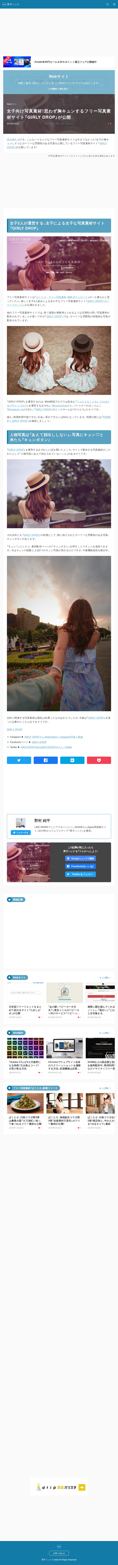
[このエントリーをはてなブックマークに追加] (72, 760)
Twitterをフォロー (82, 874)
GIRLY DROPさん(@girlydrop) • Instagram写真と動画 (53, 737)
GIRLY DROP (54, 316)
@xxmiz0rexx (60, 405)
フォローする (22, 832)
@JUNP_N (13, 139)
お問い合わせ (59, 1553)
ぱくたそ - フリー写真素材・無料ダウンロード (62, 297)
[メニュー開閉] (114, 4)
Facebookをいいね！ (82, 866)
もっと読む (104, 977)
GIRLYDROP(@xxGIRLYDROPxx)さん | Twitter (46, 747)
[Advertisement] (59, 182)
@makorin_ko (16, 409)
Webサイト (12, 104)
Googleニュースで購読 (82, 858)
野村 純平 (42, 820)
